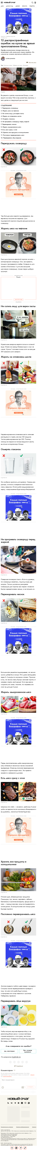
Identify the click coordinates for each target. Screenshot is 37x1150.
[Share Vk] (12, 1148)
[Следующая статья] (18, 1092)
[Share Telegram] (20, 1148)
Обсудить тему (32, 62)
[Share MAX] (16, 1148)
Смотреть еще (18, 299)
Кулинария (25, 65)
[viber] (25, 1103)
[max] (29, 1103)
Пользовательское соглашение (7, 1127)
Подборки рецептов (10, 36)
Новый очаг (10, 2)
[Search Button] (32, 2)
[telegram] (15, 1103)
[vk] (11, 1103)
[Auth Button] (35, 2)
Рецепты (3, 36)
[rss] (8, 1103)
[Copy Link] (25, 1148)
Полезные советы (8, 65)
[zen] (18, 1103)
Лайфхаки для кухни (17, 65)
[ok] (22, 1103)
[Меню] (2, 2)
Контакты (34, 1127)
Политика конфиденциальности (22, 1127)
